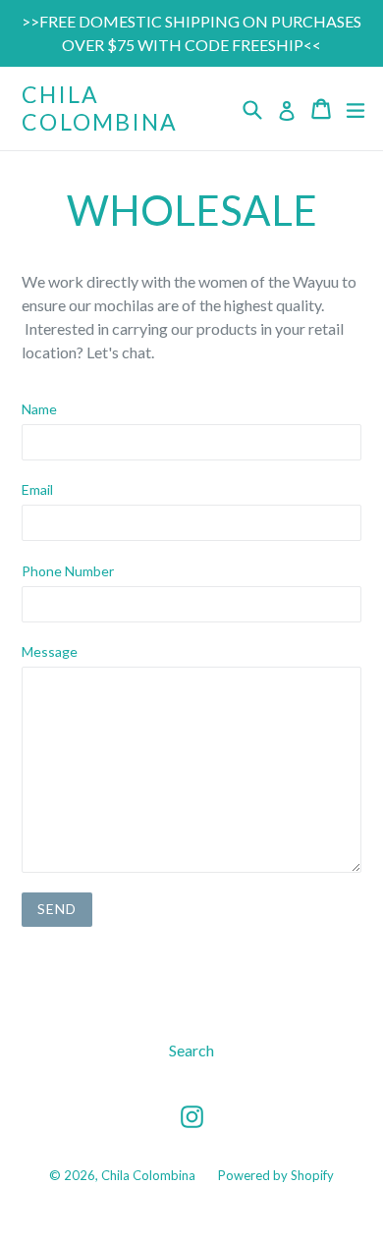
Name (39, 409)
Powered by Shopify (276, 1175)
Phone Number (68, 571)
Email (37, 489)
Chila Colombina (100, 108)
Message (50, 651)
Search (191, 1050)
